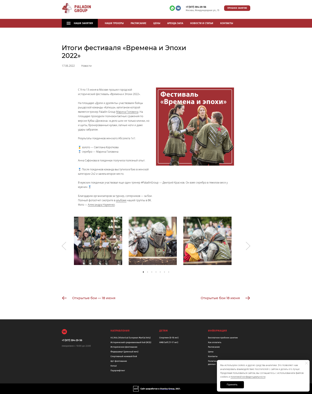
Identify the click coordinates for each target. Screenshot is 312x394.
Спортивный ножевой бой (123, 356)
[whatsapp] (172, 8)
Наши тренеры (114, 23)
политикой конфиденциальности (248, 376)
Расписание (138, 23)
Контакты (226, 23)
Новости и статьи (201, 23)
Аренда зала (175, 23)
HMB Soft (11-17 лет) (168, 342)
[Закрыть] (306, 363)
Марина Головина (127, 112)
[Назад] (64, 246)
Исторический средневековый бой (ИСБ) (130, 342)
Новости (86, 66)
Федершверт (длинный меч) (124, 351)
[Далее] (248, 246)
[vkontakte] (178, 8)
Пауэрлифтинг (117, 370)
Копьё (113, 366)
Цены (156, 23)
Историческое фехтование (123, 347)
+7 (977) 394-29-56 (196, 6)
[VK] (64, 331)
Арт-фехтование (118, 361)
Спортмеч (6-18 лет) (168, 337)
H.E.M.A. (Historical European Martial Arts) (130, 337)
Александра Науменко (101, 204)
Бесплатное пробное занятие (223, 337)
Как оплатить (214, 342)
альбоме (121, 200)
